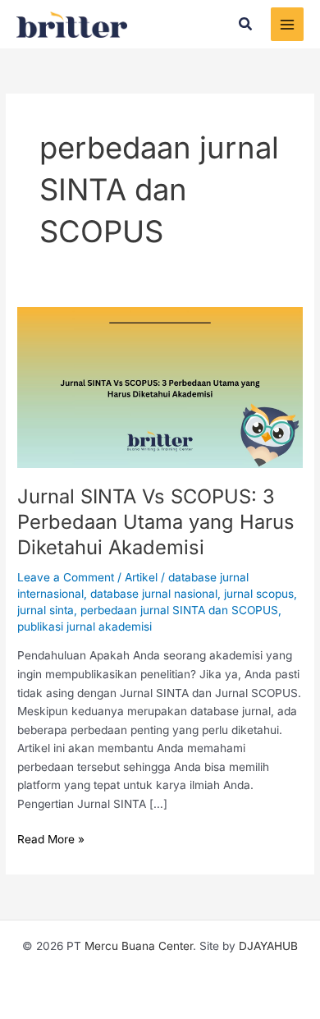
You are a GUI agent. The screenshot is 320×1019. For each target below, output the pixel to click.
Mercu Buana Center (139, 945)
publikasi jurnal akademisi (84, 626)
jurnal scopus (259, 593)
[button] (246, 24)
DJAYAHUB (268, 945)
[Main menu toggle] (287, 24)
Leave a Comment (65, 577)
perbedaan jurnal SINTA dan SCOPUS (179, 610)
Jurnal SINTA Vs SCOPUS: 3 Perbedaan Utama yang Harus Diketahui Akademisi (156, 521)
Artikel (141, 577)
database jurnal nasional (153, 593)
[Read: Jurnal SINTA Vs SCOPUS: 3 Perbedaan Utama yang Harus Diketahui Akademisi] (160, 385)
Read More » (51, 838)
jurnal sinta (45, 610)
